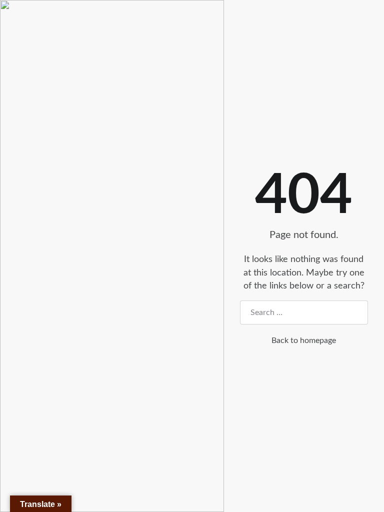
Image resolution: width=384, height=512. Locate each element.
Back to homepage (304, 340)
